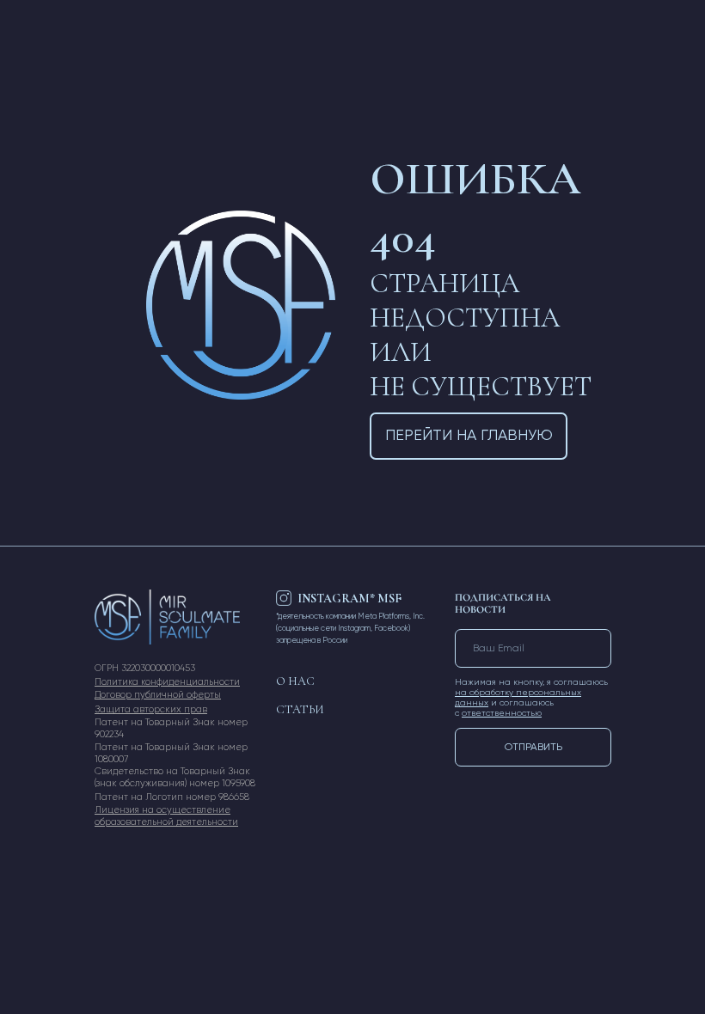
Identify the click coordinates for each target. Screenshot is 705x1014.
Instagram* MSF (349, 598)
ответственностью (502, 713)
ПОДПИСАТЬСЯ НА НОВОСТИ (503, 603)
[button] (151, 709)
